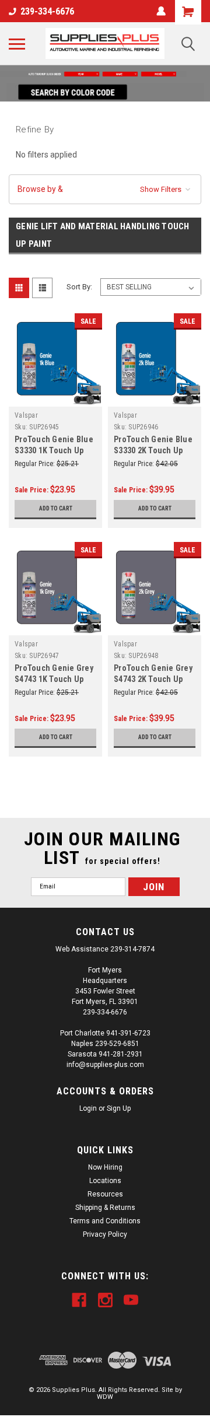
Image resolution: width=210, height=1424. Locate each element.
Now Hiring (105, 1167)
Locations (105, 1181)
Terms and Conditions (105, 1221)
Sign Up (119, 1108)
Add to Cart (55, 508)
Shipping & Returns (105, 1207)
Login (88, 1108)
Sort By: (79, 286)
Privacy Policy (105, 1234)
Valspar (26, 415)
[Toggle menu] (17, 44)
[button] (105, 74)
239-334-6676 (47, 11)
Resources (105, 1194)
